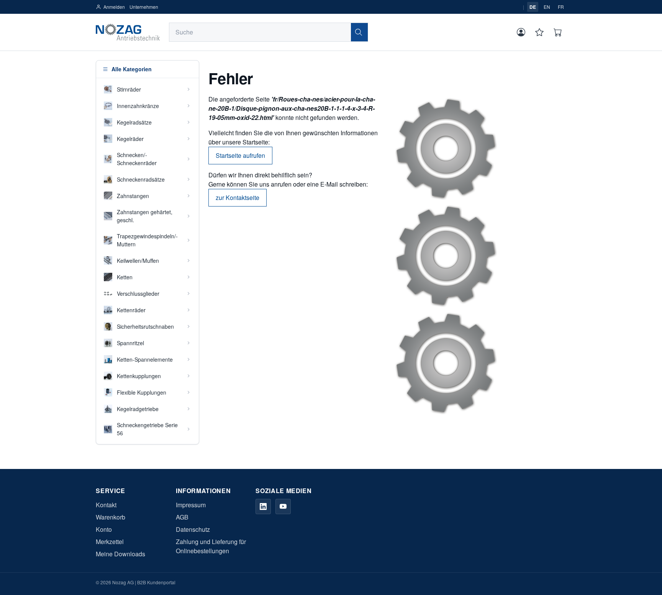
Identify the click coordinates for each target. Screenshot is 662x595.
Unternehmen (143, 6)
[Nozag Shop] (127, 32)
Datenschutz (193, 529)
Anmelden (114, 6)
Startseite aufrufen (240, 155)
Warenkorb (110, 517)
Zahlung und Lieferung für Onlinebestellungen (211, 546)
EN (547, 6)
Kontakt (106, 504)
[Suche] (359, 32)
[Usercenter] (521, 32)
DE (532, 6)
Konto (104, 529)
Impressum (191, 504)
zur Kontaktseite (237, 197)
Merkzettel (110, 541)
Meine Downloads (120, 553)
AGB (182, 517)
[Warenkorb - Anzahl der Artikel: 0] (557, 32)
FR (561, 6)
